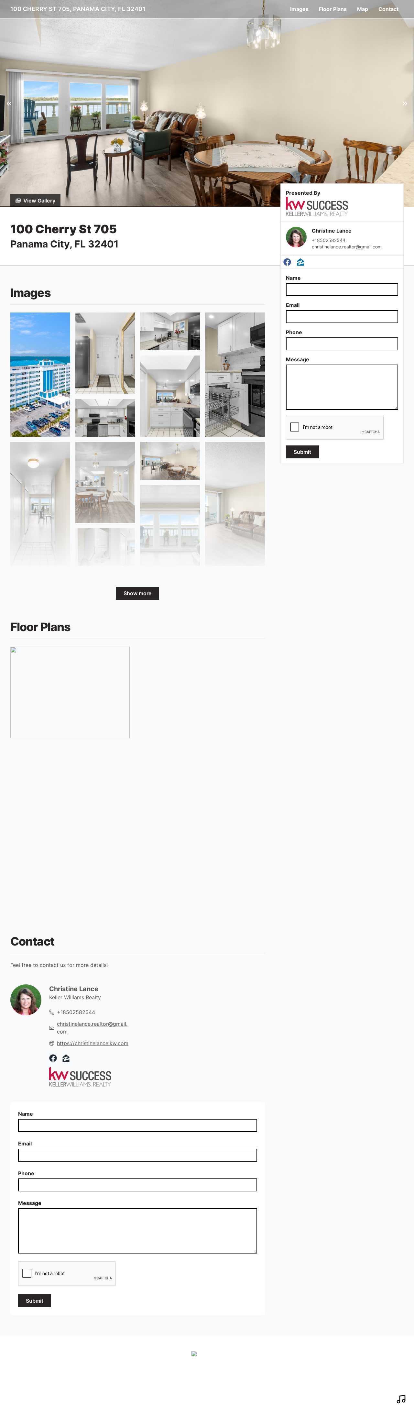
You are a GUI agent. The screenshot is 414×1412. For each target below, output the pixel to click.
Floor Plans (333, 9)
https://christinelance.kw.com (92, 1043)
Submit (302, 452)
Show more (137, 593)
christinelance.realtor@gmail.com (347, 246)
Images (299, 9)
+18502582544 (328, 240)
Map (362, 9)
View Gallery (39, 200)
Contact (388, 9)
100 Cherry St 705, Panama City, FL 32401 (78, 8)
